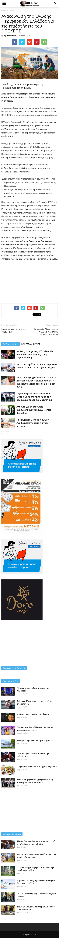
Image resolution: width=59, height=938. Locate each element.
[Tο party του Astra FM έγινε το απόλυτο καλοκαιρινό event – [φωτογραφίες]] (8, 730)
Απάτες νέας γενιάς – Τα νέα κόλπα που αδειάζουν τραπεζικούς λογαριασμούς (35, 354)
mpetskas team (10, 36)
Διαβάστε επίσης (10, 344)
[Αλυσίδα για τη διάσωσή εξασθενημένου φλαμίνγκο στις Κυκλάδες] (8, 410)
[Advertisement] (29, 281)
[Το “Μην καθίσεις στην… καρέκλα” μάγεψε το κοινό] (8, 897)
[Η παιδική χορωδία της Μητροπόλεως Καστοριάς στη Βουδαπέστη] (8, 783)
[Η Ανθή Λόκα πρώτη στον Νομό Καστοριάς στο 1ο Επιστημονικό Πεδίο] (8, 844)
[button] (55, 3)
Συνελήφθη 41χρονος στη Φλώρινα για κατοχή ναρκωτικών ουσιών (46, 332)
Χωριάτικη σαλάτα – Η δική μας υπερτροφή (37, 767)
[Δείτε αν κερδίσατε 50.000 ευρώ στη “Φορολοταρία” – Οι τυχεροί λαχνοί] (8, 367)
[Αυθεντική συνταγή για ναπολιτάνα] (8, 717)
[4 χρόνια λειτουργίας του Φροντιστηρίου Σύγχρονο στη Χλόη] (8, 884)
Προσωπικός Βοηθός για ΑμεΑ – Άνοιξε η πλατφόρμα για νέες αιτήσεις (33, 422)
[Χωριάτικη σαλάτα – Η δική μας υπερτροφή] (8, 770)
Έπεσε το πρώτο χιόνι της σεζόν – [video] (13, 330)
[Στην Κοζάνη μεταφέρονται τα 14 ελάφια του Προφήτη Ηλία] (8, 871)
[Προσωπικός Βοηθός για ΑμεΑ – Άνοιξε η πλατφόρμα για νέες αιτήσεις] (8, 423)
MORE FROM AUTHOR (30, 344)
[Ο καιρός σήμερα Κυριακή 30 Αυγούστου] (8, 743)
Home (3, 10)
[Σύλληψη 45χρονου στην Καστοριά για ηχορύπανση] (8, 704)
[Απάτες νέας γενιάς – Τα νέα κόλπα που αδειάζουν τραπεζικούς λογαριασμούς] (8, 354)
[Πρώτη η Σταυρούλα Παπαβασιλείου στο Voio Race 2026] (8, 910)
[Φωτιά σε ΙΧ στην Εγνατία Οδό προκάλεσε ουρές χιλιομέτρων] (8, 857)
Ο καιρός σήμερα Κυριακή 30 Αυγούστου (35, 740)
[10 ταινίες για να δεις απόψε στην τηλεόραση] (8, 691)
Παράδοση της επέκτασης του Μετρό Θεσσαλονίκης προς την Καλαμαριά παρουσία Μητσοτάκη (34, 396)
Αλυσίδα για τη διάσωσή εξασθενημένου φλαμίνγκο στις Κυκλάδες (33, 409)
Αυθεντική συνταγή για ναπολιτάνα (33, 714)
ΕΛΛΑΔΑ (12, 10)
